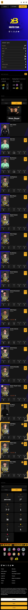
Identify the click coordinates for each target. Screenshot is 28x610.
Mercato (13, 568)
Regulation (14, 571)
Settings (14, 599)
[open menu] (26, 2)
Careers (13, 582)
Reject (14, 603)
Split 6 (17, 103)
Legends (3, 575)
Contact (13, 580)
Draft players (4, 571)
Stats (2, 582)
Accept (14, 607)
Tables (2, 580)
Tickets (13, 575)
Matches (3, 578)
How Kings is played (16, 573)
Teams (2, 568)
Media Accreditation (16, 578)
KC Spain (6, 103)
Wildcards (3, 573)
